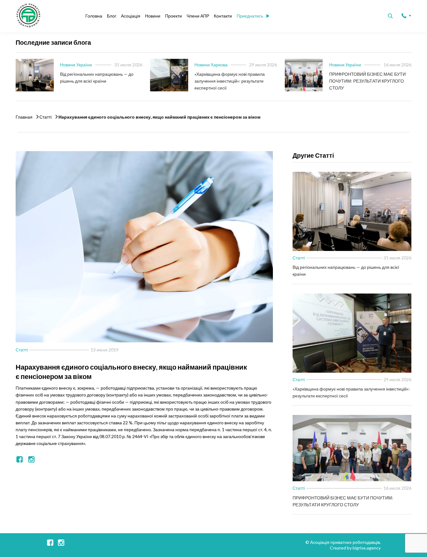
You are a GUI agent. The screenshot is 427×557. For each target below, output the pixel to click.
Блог (111, 15)
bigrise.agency (367, 547)
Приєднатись (250, 15)
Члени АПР (198, 15)
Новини (152, 15)
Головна (93, 15)
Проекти (173, 15)
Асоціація (130, 15)
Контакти (223, 15)
